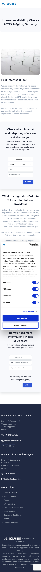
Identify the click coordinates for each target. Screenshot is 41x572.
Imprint (6, 519)
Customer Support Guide (13, 508)
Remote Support (10, 493)
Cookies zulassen (20, 318)
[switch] (35, 289)
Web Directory (9, 504)
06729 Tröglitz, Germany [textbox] (19, 164)
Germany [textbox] (18, 159)
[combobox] (20, 159)
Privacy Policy (9, 511)
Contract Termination (11, 522)
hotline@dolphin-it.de (12, 440)
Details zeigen (28, 311)
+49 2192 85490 (10, 474)
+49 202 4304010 (11, 435)
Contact (6, 500)
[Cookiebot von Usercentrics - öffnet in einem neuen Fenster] (29, 244)
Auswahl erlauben (20, 325)
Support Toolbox (10, 496)
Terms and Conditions (12, 515)
